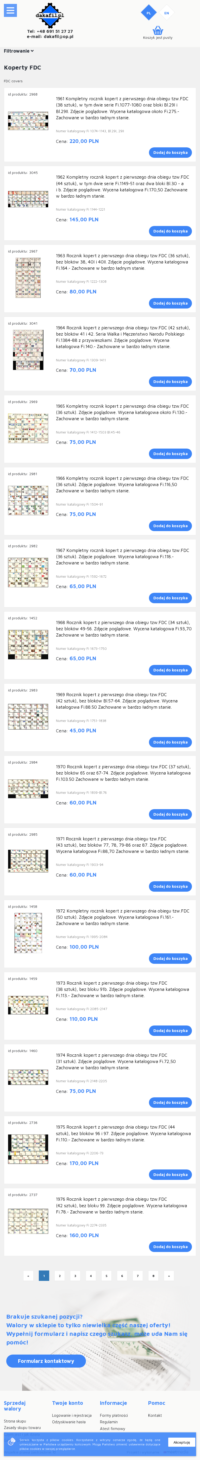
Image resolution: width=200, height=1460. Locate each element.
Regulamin (109, 1422)
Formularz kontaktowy (46, 1361)
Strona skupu (15, 1421)
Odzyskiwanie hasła (69, 1422)
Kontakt (155, 1415)
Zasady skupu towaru (22, 1427)
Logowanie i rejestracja (72, 1415)
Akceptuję (181, 1442)
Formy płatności (114, 1415)
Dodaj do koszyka (170, 152)
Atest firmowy (112, 1428)
